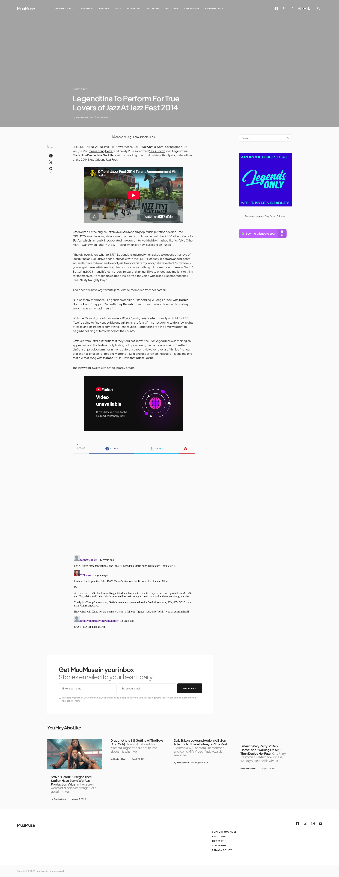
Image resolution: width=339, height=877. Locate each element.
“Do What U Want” (153, 147)
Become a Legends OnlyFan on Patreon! (265, 216)
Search (289, 138)
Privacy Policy (222, 850)
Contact (218, 841)
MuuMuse (26, 8)
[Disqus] (134, 502)
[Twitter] (284, 8)
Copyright (219, 845)
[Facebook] (276, 8)
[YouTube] (320, 823)
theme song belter (101, 151)
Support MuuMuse (224, 831)
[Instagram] (291, 8)
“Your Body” (157, 151)
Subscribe (189, 688)
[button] (304, 8)
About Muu (219, 836)
